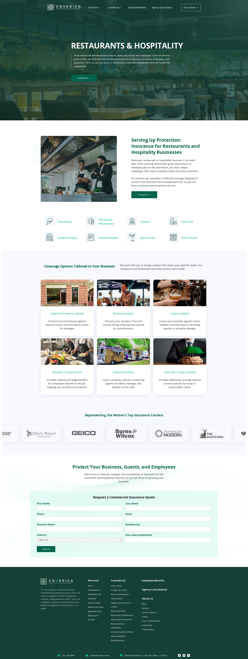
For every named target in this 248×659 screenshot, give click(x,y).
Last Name (131, 503)
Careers (145, 608)
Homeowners (94, 590)
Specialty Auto (94, 611)
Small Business (117, 640)
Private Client (94, 603)
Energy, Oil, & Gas (119, 590)
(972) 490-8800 (68, 655)
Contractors (116, 586)
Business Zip (132, 524)
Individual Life (94, 594)
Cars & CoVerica (149, 612)
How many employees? (138, 534)
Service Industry (118, 636)
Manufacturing (118, 611)
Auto (90, 586)
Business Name (46, 524)
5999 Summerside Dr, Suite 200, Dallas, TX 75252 (145, 655)
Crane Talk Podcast (151, 621)
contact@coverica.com (99, 655)
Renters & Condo (95, 607)
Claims (145, 616)
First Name (43, 503)
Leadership (147, 625)
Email (128, 513)
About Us (147, 598)
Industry (42, 534)
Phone (40, 513)
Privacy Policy (148, 629)
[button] (93, 7)
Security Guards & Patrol (122, 632)
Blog (144, 604)
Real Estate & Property (121, 619)
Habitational (117, 598)
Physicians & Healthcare (122, 615)
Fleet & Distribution (120, 594)
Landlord (92, 598)
